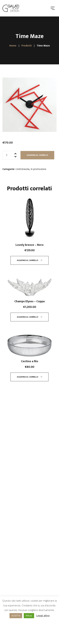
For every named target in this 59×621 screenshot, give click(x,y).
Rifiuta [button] (29, 615)
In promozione (38, 169)
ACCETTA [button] (15, 615)
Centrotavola (22, 169)
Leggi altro (43, 615)
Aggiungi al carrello (37, 155)
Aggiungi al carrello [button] (27, 260)
